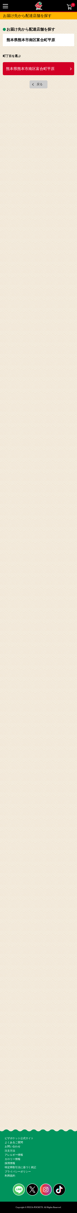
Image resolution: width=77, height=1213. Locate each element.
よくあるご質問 (13, 1126)
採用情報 (9, 1156)
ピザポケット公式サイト (18, 1120)
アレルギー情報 (13, 1144)
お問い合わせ (12, 1132)
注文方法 (9, 1138)
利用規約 (9, 1174)
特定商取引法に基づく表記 (19, 1162)
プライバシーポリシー (17, 1168)
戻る (40, 82)
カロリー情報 (12, 1150)
